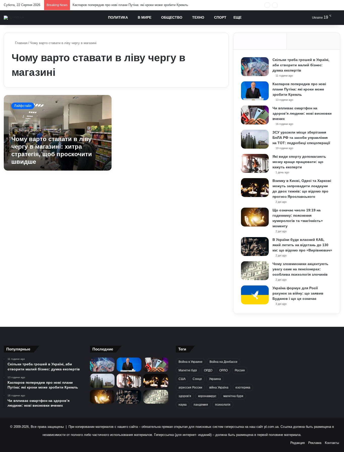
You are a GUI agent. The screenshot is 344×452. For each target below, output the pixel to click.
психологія (222, 404)
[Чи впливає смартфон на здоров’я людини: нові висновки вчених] (255, 115)
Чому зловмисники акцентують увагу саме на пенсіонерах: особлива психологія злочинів (300, 269)
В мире (144, 17)
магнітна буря (233, 396)
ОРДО (208, 370)
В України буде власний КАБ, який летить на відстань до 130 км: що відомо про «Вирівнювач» (302, 245)
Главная (20, 43)
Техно (198, 17)
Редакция (297, 443)
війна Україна (218, 387)
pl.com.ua (271, 427)
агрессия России (190, 387)
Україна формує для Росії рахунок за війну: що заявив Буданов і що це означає (297, 293)
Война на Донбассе (223, 362)
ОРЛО (223, 370)
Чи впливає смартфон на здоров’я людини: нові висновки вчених (302, 113)
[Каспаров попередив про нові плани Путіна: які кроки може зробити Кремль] (255, 90)
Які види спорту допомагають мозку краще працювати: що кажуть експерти (299, 161)
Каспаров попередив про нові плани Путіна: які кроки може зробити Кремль (130, 5)
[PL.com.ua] (14, 18)
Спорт (220, 17)
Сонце (197, 379)
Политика (118, 17)
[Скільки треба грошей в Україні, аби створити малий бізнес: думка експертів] (255, 66)
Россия (240, 370)
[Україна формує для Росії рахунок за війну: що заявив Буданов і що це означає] (255, 294)
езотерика (242, 387)
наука (183, 404)
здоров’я (185, 396)
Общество (171, 17)
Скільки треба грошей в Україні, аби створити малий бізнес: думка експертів (300, 65)
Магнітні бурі (188, 370)
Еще (237, 17)
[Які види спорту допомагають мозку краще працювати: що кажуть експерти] (255, 163)
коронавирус (207, 396)
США (182, 379)
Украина (215, 379)
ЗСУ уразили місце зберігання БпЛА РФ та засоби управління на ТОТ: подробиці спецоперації (301, 137)
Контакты (332, 443)
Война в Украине (190, 362)
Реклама (314, 443)
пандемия (201, 404)
